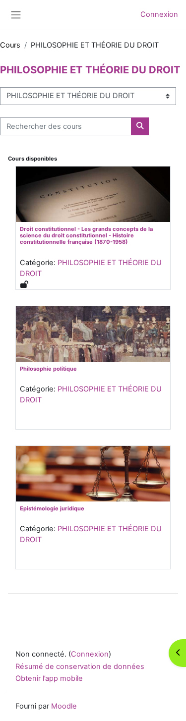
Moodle (64, 706)
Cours (10, 45)
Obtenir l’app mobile (49, 678)
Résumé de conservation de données (79, 666)
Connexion (159, 14)
